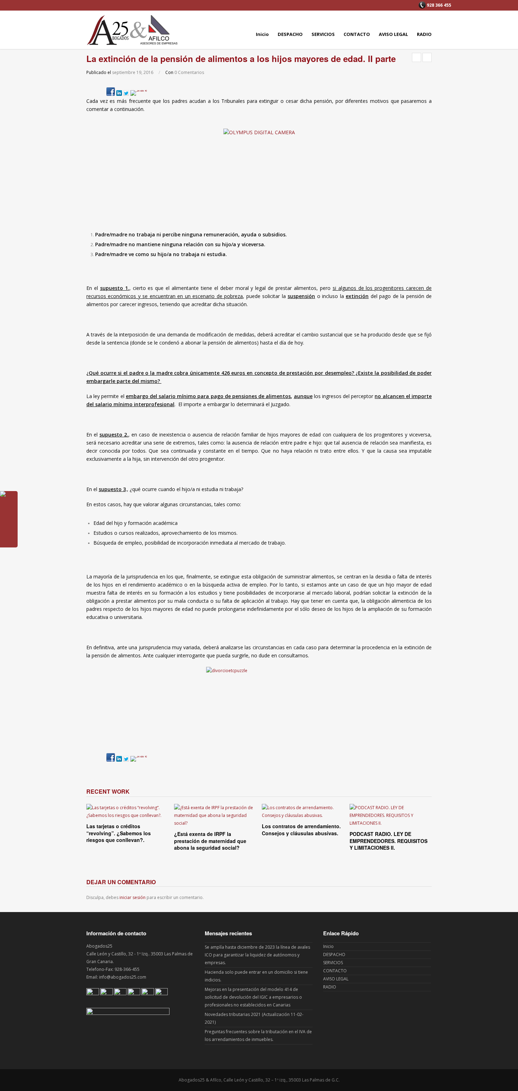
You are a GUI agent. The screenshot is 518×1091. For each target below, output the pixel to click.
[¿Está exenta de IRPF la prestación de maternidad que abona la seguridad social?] (215, 815)
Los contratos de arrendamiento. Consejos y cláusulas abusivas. (301, 830)
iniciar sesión (132, 897)
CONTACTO (357, 34)
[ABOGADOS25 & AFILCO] (132, 29)
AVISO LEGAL (393, 34)
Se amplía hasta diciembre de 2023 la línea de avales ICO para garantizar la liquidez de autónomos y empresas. (257, 955)
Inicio (262, 34)
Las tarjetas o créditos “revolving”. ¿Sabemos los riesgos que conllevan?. (118, 833)
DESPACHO (290, 34)
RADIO (424, 34)
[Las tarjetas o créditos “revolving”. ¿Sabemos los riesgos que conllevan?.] (127, 811)
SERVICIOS (323, 34)
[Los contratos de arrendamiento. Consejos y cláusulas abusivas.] (303, 811)
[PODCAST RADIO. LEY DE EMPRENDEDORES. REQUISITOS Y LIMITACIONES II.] (391, 815)
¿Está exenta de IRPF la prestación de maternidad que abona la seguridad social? (210, 840)
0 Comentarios (189, 72)
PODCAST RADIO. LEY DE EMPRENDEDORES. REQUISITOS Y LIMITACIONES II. (388, 840)
